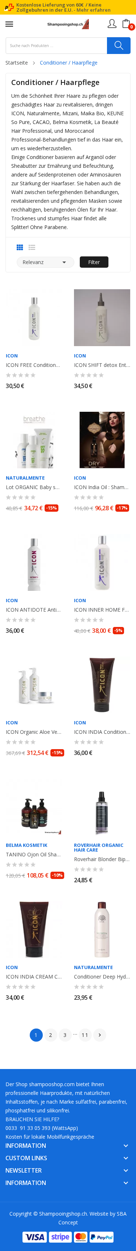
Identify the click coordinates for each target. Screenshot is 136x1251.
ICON (12, 355)
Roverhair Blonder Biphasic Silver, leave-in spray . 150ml (102, 859)
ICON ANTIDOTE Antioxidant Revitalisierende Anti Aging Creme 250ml (34, 610)
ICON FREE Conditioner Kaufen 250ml (34, 365)
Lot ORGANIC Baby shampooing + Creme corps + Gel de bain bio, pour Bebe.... (34, 487)
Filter (94, 262)
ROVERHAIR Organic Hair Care (98, 847)
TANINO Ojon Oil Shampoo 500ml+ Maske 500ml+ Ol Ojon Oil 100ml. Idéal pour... (34, 854)
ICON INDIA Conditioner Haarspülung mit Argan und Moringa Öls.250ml (102, 732)
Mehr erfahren (94, 10)
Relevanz (45, 262)
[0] (126, 24)
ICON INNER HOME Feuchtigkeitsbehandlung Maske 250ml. (102, 610)
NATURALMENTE (25, 478)
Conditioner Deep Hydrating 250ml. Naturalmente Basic (102, 976)
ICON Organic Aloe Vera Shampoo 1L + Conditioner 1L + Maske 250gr (34, 732)
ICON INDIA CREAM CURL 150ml (34, 976)
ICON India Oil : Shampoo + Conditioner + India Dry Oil (102, 487)
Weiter (99, 1035)
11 (85, 1034)
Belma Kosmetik (26, 845)
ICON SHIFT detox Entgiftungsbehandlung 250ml (102, 365)
